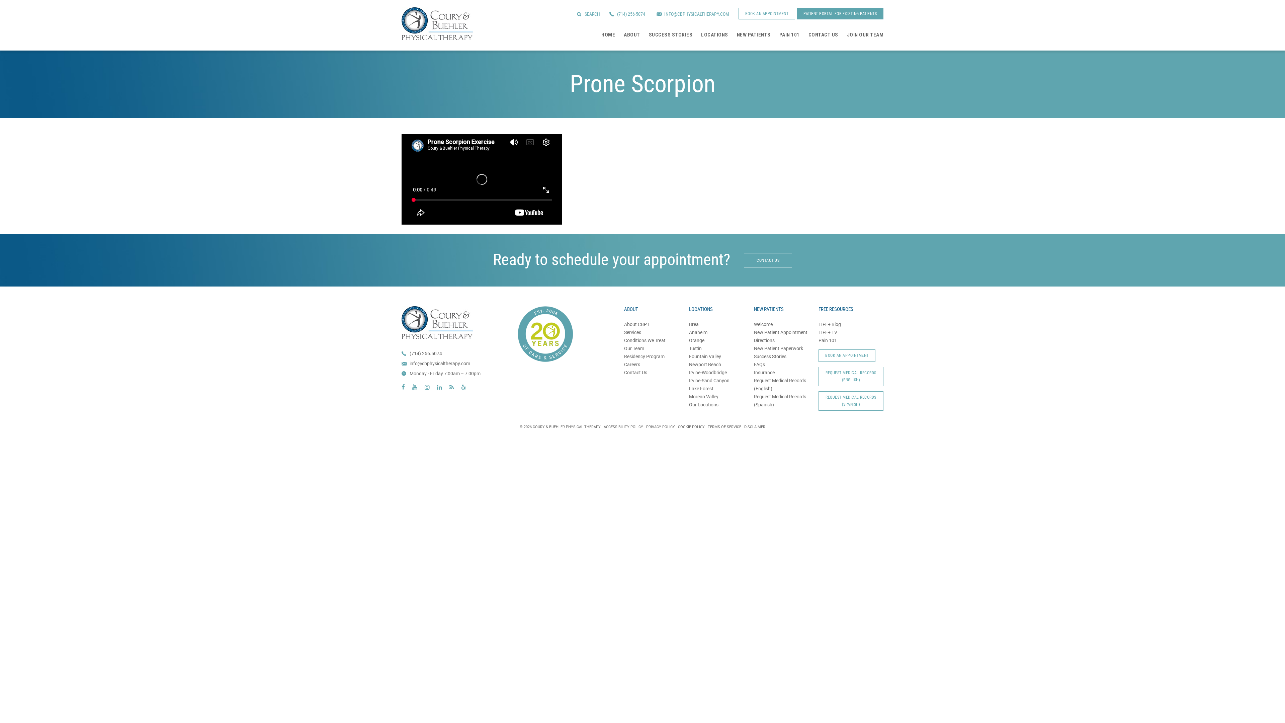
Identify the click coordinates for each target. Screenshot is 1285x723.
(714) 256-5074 (631, 14)
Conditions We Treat (645, 340)
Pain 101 (828, 340)
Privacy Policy (660, 427)
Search (592, 14)
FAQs (759, 364)
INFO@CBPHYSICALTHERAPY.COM (696, 14)
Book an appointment (767, 13)
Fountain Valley (705, 356)
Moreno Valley (703, 396)
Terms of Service (724, 427)
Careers (632, 364)
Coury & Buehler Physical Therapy (437, 23)
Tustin (695, 348)
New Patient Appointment (780, 332)
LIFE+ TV (828, 332)
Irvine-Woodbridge (708, 372)
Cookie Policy (691, 427)
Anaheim (698, 332)
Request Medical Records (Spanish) (851, 401)
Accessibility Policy (623, 427)
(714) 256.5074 (426, 353)
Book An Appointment (847, 355)
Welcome (763, 324)
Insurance (764, 372)
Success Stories (770, 356)
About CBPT (637, 324)
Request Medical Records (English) (851, 376)
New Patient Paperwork (778, 348)
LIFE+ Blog (830, 324)
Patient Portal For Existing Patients (840, 13)
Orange (696, 340)
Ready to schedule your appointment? (611, 259)
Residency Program (644, 356)
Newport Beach (705, 364)
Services (632, 332)
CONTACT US (768, 260)
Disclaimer (754, 427)
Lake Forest (701, 388)
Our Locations (703, 404)
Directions (764, 340)
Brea (694, 324)
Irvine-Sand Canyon (709, 380)
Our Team (634, 348)
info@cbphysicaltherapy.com (440, 363)
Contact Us (635, 372)
